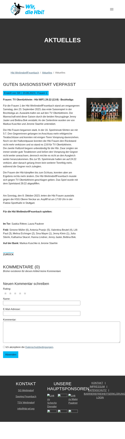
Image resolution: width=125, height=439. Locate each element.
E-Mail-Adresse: (11, 309)
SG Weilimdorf (26, 390)
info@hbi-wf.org (25, 408)
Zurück (8, 254)
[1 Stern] (5, 293)
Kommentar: (9, 319)
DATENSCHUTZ (97, 390)
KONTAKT (97, 383)
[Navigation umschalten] (111, 9)
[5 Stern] (25, 293)
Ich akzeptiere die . (29, 347)
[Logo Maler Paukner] (73, 399)
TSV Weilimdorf (25, 402)
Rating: (7, 289)
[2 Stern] (10, 293)
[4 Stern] (20, 293)
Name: (6, 299)
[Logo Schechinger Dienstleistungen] (52, 401)
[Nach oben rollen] (118, 432)
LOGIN (100, 397)
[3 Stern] (15, 293)
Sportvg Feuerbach (26, 396)
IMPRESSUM (97, 386)
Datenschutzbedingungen (39, 347)
